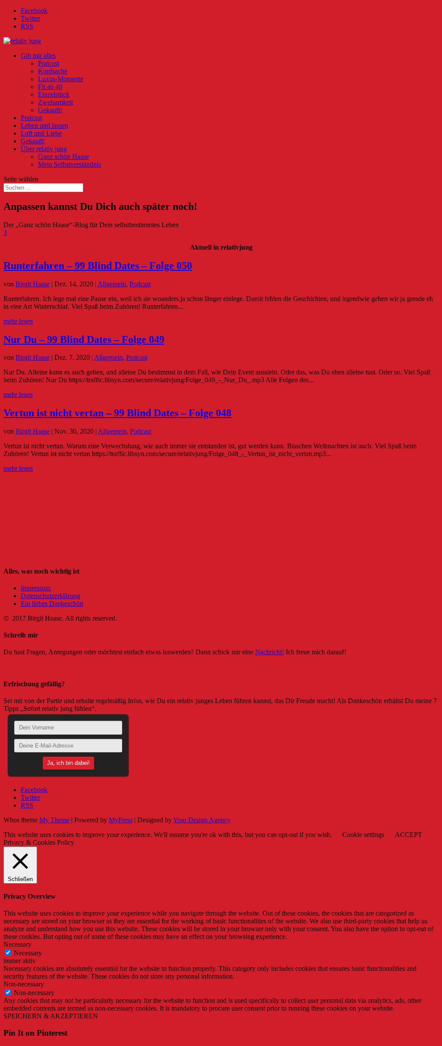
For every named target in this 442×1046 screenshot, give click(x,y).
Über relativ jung (44, 148)
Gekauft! (50, 110)
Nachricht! (269, 652)
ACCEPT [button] (408, 834)
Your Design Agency (201, 820)
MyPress (121, 820)
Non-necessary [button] (23, 984)
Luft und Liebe (41, 133)
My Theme (54, 820)
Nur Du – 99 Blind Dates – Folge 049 (83, 339)
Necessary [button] (17, 944)
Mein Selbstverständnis (69, 164)
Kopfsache (52, 71)
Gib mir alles (38, 55)
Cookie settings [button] (363, 834)
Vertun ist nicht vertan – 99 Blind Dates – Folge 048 (117, 412)
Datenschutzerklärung (50, 595)
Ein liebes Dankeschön (52, 603)
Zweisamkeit (55, 102)
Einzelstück (53, 94)
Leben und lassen (44, 125)
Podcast (48, 63)
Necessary (28, 953)
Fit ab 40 (50, 86)
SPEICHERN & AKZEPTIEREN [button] (50, 1016)
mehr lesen (18, 321)
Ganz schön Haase (63, 156)
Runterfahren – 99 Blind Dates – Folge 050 (97, 265)
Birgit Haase (33, 284)
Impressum (36, 588)
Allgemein (112, 284)
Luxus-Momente (60, 78)
